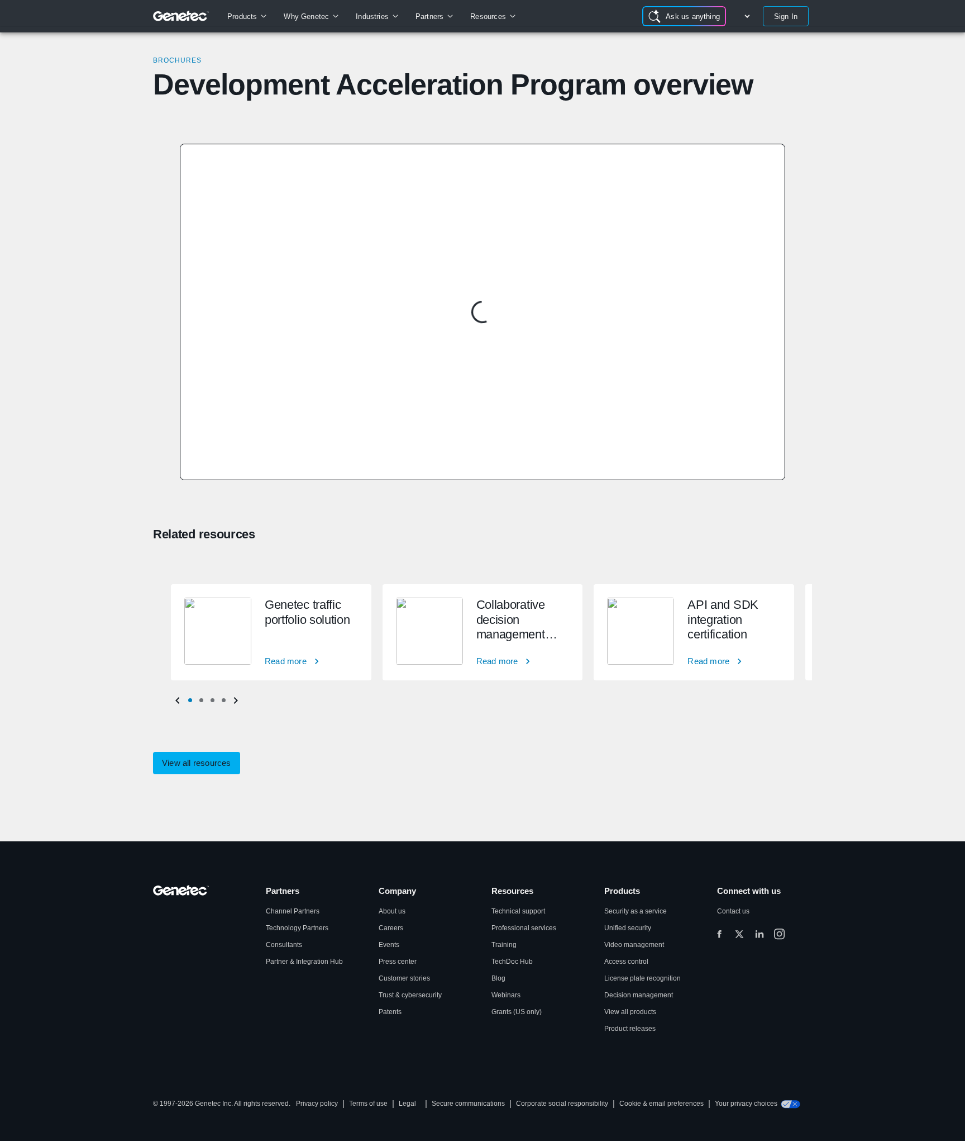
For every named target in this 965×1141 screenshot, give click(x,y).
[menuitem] (246, 16)
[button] (189, 700)
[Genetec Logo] (181, 16)
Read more (286, 661)
